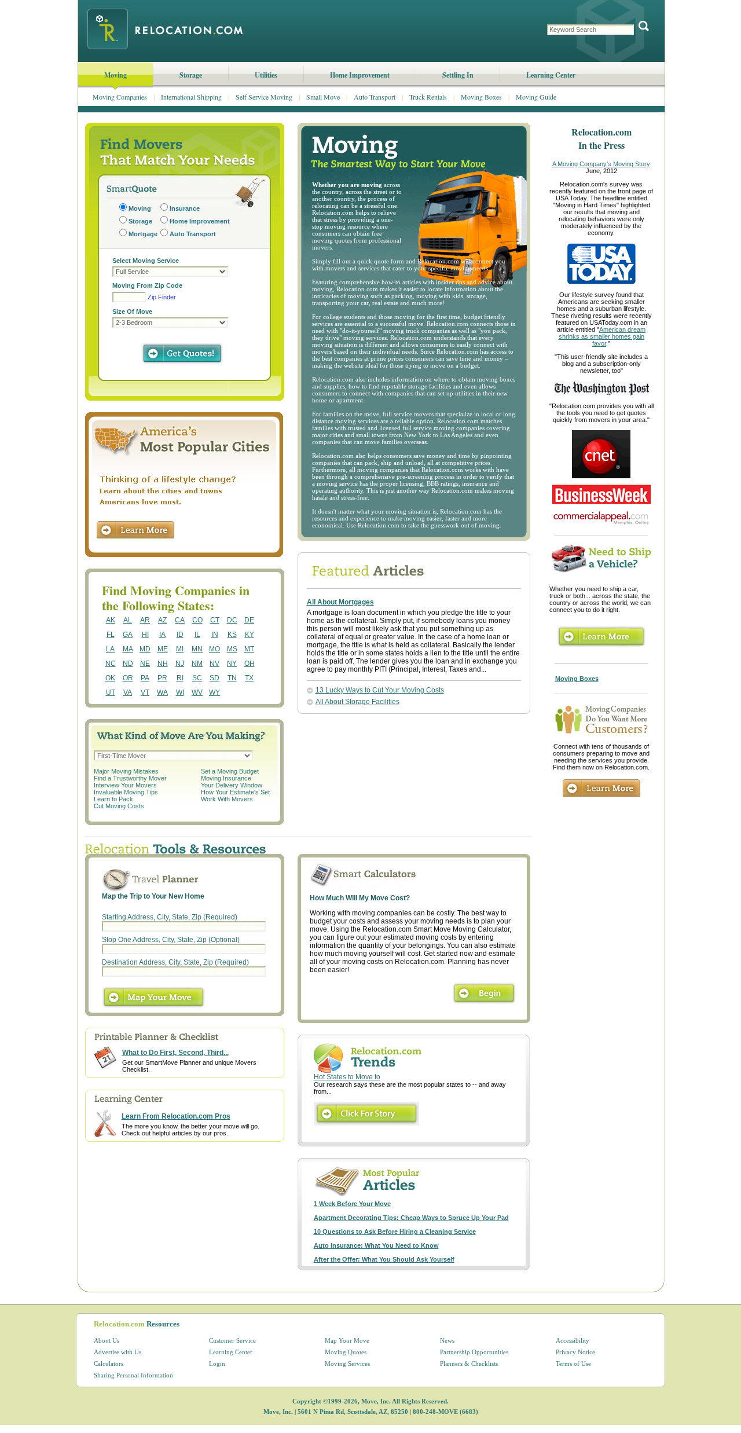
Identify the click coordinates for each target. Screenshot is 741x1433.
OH (249, 663)
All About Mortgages (340, 602)
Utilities (266, 75)
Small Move (323, 96)
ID (180, 635)
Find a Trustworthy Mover (130, 778)
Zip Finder (162, 297)
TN (232, 678)
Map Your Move (347, 1340)
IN (214, 635)
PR (162, 678)
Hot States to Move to (347, 1077)
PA (145, 678)
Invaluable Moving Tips (126, 792)
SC (197, 678)
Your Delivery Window (231, 785)
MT (249, 649)
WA (162, 692)
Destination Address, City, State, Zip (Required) (175, 962)
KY (249, 635)
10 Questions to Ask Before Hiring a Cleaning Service (395, 1231)
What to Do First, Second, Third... (175, 1053)
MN (197, 649)
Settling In (458, 75)
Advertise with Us (117, 1351)
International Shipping (191, 96)
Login (217, 1363)
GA (128, 635)
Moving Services (347, 1363)
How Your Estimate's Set (235, 792)
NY (232, 663)
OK (110, 678)
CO (197, 620)
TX (249, 678)
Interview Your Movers (125, 785)
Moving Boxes (481, 96)
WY (214, 692)
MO (214, 649)
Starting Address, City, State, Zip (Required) (169, 917)
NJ (179, 663)
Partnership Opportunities (474, 1351)
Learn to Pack (113, 799)
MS (232, 649)
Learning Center (550, 75)
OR (128, 678)
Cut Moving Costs (119, 805)
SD (214, 678)
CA (180, 620)
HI (145, 635)
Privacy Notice (575, 1351)
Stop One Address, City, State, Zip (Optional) (171, 940)
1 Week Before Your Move (352, 1203)
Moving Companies (120, 96)
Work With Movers (227, 799)
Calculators (108, 1363)
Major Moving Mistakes (126, 771)
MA (128, 649)
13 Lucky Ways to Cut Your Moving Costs (380, 690)
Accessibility (572, 1340)
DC (232, 620)
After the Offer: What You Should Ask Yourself (384, 1259)
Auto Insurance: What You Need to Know (376, 1245)
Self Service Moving (264, 96)
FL (111, 635)
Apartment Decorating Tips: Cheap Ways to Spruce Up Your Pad (411, 1217)
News (447, 1340)
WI (180, 692)
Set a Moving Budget (230, 771)
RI (180, 678)
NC (110, 663)
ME (162, 649)
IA (162, 635)
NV (214, 663)
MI (180, 649)
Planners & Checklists (469, 1363)
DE (249, 620)
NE (145, 663)
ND (128, 663)
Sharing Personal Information (133, 1375)
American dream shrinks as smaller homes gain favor (602, 336)
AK (110, 620)
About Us (106, 1340)
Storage (190, 75)
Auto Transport (374, 96)
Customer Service (232, 1340)
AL (127, 620)
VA (127, 692)
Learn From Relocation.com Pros (176, 1116)
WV (197, 692)
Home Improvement (360, 75)
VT (145, 692)
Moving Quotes (345, 1351)
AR (145, 620)
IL (197, 635)
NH (162, 663)
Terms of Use (573, 1363)
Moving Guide (536, 96)
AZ (162, 620)
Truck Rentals (428, 96)
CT (214, 620)
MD (145, 649)
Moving (115, 75)
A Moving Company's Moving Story (601, 163)
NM (197, 663)
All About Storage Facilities (357, 702)
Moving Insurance (226, 778)
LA (110, 649)
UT (110, 692)
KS (232, 635)
